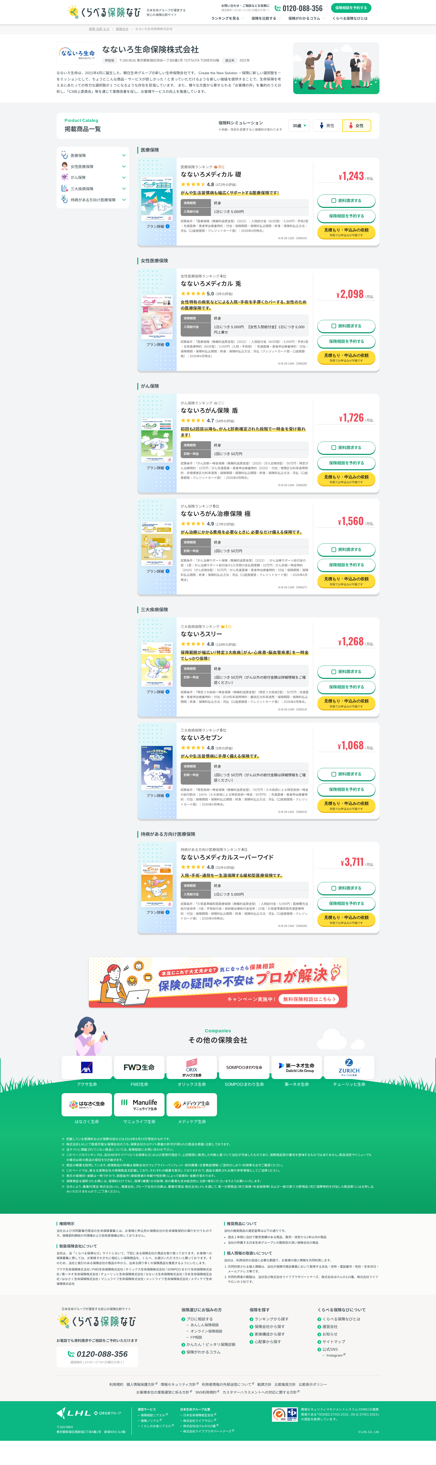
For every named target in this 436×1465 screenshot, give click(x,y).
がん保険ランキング (203, 402)
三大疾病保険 (82, 188)
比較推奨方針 (285, 1385)
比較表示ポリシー (313, 1385)
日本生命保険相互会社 (198, 1415)
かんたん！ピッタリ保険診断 (211, 1344)
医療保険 (78, 155)
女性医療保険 (82, 166)
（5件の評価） (224, 748)
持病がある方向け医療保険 (93, 200)
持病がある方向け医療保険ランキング (214, 849)
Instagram (334, 1355)
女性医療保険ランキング (203, 276)
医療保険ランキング (203, 166)
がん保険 (78, 177)
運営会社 (330, 1326)
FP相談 (196, 1337)
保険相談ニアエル (153, 1415)
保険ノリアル (150, 1421)
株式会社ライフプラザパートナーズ (207, 1431)
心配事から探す (268, 1342)
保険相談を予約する (351, 8)
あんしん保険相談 (204, 1325)
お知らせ (330, 1334)
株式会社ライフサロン (198, 1421)
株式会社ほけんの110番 (199, 1426)
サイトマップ (333, 1342)
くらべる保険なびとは (341, 1319)
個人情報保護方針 (140, 1385)
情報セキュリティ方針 (178, 1385)
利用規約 (116, 1385)
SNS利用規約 (205, 1392)
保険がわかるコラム (203, 1352)
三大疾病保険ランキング (206, 626)
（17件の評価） (225, 524)
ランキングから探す (272, 1319)
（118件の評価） (226, 645)
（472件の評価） (226, 185)
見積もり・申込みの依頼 (346, 232)
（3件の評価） (224, 294)
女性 (360, 126)
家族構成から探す (270, 1334)
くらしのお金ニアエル (156, 1426)
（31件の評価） (225, 868)
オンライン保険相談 (206, 1331)
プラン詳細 (155, 227)
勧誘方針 (264, 1385)
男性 (330, 126)
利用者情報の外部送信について (226, 1385)
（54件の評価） (225, 421)
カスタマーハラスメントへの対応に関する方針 (260, 1392)
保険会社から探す (270, 1326)
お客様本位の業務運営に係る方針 (162, 1392)
